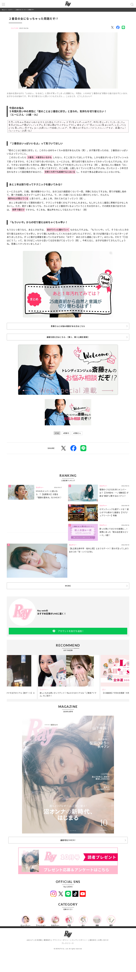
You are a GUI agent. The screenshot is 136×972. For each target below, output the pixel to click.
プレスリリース (67, 943)
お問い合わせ (103, 940)
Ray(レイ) (4, 9)
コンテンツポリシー (80, 940)
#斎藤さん (77, 433)
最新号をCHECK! (68, 840)
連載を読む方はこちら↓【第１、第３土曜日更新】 (68, 337)
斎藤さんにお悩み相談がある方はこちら (68, 326)
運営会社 (92, 940)
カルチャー (11, 9)
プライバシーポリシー (61, 940)
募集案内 (47, 940)
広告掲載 (38, 940)
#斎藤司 (66, 433)
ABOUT (30, 940)
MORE (68, 586)
